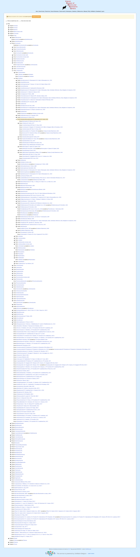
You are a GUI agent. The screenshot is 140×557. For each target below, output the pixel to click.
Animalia (16, 25)
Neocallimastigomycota (20, 462)
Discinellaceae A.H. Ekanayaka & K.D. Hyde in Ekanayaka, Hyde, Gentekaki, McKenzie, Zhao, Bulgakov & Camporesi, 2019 (47, 107)
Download (98, 11)
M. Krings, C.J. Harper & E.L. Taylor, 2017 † (27, 507)
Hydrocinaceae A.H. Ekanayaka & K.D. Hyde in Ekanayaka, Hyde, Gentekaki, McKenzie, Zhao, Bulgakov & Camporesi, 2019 (47, 170)
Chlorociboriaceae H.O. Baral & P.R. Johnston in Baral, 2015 (33, 95)
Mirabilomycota (18, 452)
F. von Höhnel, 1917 (26, 263)
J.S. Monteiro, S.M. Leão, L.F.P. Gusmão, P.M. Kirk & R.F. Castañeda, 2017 (35, 327)
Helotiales (31, 74)
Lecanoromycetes (20, 68)
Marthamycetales (22, 248)
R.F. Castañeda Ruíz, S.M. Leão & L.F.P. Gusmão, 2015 (32, 374)
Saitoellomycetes (20, 287)
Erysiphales (20, 76)
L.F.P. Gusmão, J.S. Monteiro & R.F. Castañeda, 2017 (32, 415)
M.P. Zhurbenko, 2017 (24, 345)
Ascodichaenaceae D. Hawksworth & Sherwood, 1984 (32, 88)
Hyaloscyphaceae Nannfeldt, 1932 (28, 168)
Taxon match (62, 11)
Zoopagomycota (18, 476)
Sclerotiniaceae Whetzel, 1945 (38, 189)
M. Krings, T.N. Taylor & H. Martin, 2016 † (27, 530)
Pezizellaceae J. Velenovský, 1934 (28, 201)
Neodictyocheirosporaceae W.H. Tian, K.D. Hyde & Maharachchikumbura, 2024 (37, 193)
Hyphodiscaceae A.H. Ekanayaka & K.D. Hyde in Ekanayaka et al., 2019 (36, 173)
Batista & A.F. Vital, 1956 (30, 138)
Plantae (15, 538)
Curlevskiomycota (19, 437)
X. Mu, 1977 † (21, 526)
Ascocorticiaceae (24, 86)
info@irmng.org (88, 549)
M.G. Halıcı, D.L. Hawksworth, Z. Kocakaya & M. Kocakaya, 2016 (33, 384)
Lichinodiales (21, 246)
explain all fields (36, 16)
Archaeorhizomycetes (21, 49)
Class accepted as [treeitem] (23, 53)
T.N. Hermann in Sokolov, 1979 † (28, 378)
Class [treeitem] (19, 47)
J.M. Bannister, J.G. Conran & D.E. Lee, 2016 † (28, 485)
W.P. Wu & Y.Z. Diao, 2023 (32, 125)
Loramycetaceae (24, 179)
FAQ (89, 11)
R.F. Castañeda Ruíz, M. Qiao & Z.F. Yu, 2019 (30, 333)
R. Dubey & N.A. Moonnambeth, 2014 (28, 405)
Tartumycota (17, 470)
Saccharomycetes (20, 285)
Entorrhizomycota (19, 441)
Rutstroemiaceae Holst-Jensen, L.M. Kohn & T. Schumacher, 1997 (34, 216)
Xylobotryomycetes (20, 300)
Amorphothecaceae (24, 82)
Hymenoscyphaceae (25, 172)
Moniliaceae (23, 189)
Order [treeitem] (20, 72)
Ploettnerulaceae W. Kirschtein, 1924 (60, 205)
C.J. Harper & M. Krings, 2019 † (25, 501)
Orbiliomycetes (19, 273)
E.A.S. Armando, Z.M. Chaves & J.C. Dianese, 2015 (32, 402)
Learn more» (91, 553)
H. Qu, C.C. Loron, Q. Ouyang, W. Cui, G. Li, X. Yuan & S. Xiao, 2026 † (34, 534)
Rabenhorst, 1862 (43, 228)
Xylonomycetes (19, 302)
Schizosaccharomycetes (21, 290)
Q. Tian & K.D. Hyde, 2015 (26, 413)
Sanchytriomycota (19, 468)
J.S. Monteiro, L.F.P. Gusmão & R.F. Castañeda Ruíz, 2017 (33, 343)
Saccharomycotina (23, 45)
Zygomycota (17, 478)
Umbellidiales (21, 261)
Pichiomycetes (19, 279)
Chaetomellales (21, 72)
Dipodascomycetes (20, 58)
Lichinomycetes (33, 64)
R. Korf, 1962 (28, 134)
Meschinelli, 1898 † (21, 493)
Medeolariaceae (24, 183)
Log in (102, 11)
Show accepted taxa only (12, 20)
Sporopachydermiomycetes (22, 294)
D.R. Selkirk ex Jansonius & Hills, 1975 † (28, 388)
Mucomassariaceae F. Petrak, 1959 (24, 316)
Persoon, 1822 (20, 489)
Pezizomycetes (19, 275)
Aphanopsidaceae (21, 306)
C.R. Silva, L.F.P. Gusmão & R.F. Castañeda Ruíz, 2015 (33, 400)
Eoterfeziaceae (20, 314)
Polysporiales (19, 304)
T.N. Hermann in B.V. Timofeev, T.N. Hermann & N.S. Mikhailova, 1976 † (36, 335)
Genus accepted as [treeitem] (39, 131)
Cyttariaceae (23, 103)
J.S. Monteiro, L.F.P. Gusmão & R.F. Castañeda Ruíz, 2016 (33, 329)
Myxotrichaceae (23, 191)
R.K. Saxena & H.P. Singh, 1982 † (28, 407)
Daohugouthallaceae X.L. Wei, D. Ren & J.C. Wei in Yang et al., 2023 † (32, 310)
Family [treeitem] (34, 80)
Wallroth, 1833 (41, 339)
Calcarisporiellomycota (20, 431)
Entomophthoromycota (20, 439)
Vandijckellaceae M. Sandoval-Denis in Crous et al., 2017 (33, 224)
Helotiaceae (23, 160)
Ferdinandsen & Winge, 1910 (31, 152)
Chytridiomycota (33, 433)
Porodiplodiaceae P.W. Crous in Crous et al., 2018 (31, 209)
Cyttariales (20, 74)
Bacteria (15, 29)
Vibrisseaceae (23, 226)
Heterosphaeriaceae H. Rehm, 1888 (28, 166)
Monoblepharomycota (20, 454)
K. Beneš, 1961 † (23, 355)
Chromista (16, 33)
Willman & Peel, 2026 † (23, 481)
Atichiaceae (19, 308)
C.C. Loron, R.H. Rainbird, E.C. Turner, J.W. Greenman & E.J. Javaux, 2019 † (34, 503)
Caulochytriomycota (19, 433)
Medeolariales (21, 249)
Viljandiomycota (18, 472)
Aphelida (17, 39)
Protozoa (25, 540)
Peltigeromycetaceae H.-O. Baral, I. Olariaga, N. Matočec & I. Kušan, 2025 (36, 199)
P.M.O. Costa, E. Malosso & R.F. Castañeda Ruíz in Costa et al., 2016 (35, 331)
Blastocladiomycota (19, 427)
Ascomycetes (19, 53)
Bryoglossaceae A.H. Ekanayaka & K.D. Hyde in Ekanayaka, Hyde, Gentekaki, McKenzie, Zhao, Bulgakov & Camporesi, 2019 (47, 90)
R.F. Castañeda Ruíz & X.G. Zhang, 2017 (29, 376)
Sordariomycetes (20, 292)
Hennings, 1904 (23, 339)
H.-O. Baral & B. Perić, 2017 (24, 398)
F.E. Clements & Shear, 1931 (31, 133)
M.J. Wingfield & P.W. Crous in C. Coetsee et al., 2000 (37, 156)
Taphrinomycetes (20, 296)
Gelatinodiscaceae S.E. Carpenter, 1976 (29, 115)
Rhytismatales (21, 255)
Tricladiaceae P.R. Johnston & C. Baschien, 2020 (31, 222)
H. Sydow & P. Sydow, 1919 (31, 146)
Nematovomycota (19, 460)
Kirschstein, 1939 (28, 148)
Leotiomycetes (19, 70)
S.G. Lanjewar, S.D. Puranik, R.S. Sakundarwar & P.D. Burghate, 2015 (35, 517)
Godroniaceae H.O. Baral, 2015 (27, 117)
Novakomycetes (19, 271)
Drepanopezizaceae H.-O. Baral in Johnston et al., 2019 (32, 109)
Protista (15, 540)
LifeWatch (93, 11)
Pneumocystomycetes (37, 281)
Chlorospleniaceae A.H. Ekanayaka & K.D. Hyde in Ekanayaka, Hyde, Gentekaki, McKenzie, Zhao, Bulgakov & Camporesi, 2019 (48, 97)
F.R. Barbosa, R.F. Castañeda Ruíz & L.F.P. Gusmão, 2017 (34, 361)
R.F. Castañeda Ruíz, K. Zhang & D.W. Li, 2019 (30, 390)
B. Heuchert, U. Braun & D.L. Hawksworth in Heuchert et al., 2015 (34, 341)
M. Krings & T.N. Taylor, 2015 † (26, 524)
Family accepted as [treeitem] (30, 113)
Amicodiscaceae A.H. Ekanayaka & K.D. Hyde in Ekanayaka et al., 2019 (36, 80)
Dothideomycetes (20, 60)
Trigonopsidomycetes (21, 298)
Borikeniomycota (18, 429)
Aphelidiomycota (28, 39)
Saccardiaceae (20, 318)
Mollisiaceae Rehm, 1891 (39, 179)
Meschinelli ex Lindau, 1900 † (42, 493)
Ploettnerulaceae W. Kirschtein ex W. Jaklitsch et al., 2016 (33, 205)
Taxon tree (47, 11)
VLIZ (69, 549)
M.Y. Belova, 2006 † (22, 509)
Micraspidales (21, 251)
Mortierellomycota (19, 456)
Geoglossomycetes (20, 64)
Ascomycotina (22, 57)
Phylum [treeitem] (16, 37)
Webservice (80, 11)
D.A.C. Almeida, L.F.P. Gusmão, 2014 (27, 419)
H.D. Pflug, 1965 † (21, 515)
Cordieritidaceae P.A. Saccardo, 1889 (28, 101)
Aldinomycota (18, 37)
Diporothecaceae (20, 312)
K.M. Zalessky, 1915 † (24, 392)
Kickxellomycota (18, 450)
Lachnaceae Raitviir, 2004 (26, 175)
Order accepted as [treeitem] (24, 74)
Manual (85, 11)
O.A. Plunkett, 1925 (30, 131)
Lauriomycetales (21, 238)
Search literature (55, 11)
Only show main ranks (26, 20)
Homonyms (68, 11)
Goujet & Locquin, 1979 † (23, 499)
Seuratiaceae (31, 308)
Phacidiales (20, 253)
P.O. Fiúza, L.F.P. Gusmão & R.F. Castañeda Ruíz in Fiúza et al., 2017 (36, 368)
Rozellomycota (18, 466)
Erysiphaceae (23, 111)
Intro (37, 11)
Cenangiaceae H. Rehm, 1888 (27, 94)
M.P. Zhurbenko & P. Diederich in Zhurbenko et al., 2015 (33, 349)
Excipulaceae (23, 113)
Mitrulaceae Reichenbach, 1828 (27, 185)
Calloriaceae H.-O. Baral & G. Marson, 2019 (30, 92)
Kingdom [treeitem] (14, 25)
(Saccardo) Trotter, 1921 (25, 386)
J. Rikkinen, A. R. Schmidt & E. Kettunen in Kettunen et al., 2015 (32, 483)
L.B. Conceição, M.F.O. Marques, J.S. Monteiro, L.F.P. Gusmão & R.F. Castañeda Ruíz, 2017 (40, 337)
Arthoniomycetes (20, 51)
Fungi (15, 35)
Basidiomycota (18, 425)
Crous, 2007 (28, 140)
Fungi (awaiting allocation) (21, 444)
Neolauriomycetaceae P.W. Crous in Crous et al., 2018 (32, 195)
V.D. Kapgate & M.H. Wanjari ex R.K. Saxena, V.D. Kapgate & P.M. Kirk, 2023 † (37, 363)
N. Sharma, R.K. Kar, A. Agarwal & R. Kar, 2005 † (34, 234)
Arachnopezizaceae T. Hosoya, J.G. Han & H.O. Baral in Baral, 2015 (35, 84)
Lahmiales (20, 236)
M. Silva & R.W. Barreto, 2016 (25, 520)
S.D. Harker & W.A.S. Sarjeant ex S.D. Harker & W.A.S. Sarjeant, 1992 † (63, 511)
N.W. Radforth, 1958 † (25, 394)
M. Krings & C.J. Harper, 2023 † (25, 522)
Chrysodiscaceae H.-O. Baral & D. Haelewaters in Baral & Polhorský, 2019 (36, 99)
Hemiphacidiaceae (24, 164)
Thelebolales (21, 257)
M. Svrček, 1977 (28, 123)
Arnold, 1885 (25, 228)
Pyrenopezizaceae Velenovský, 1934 (28, 210)
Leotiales (20, 240)
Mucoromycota (18, 458)
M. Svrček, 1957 (27, 232)
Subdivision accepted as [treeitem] (25, 45)
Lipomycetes (19, 267)
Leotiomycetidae (25, 244)
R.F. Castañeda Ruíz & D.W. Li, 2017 (28, 409)
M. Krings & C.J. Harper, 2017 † (24, 536)
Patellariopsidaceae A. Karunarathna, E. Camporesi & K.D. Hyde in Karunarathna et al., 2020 (40, 197)
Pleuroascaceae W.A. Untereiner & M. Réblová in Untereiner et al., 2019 (36, 203)
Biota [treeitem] (9, 23)
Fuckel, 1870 (29, 150)
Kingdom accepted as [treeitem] (18, 540)
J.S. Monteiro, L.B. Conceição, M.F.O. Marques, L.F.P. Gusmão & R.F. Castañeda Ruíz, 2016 (40, 366)
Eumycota (17, 442)
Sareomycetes (19, 288)
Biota (18, 31)
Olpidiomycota (18, 464)
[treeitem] (32, 119)
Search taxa (41, 11)
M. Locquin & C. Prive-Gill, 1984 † (28, 396)
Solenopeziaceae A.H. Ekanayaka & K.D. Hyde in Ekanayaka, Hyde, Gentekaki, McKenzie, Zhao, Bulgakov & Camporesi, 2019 (48, 220)
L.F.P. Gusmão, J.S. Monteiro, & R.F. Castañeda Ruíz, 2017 (34, 382)
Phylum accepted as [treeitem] (22, 39)
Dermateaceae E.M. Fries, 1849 (27, 105)
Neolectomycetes (20, 269)
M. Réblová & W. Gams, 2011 (31, 121)
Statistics (74, 11)
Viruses (15, 544)
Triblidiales (20, 259)
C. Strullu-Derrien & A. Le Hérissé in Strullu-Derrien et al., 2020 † (31, 532)
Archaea (16, 27)
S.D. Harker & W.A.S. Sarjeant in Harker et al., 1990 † (28, 511)
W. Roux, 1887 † (20, 497)
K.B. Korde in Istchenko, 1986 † (26, 411)
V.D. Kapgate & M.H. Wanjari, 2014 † (28, 364)
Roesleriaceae (23, 214)
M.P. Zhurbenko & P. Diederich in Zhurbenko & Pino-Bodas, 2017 (35, 347)
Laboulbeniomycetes (20, 66)
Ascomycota (17, 43)
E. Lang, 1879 (21, 487)
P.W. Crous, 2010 (30, 158)
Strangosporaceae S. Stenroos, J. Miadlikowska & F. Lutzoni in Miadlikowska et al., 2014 (36, 324)
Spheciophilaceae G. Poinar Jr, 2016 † (25, 322)
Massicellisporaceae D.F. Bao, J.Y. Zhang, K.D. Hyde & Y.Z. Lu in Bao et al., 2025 (38, 181)
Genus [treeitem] (30, 121)
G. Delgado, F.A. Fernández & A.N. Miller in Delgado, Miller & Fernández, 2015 (42, 127)
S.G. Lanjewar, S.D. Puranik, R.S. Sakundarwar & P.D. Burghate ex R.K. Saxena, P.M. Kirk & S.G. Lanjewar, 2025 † (90, 517)
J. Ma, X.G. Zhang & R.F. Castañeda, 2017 (29, 403)
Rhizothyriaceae (24, 212)
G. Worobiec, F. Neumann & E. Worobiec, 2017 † (30, 326)
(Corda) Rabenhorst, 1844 (51, 131)
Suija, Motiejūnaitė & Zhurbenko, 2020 (33, 144)
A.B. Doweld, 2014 (23, 528)
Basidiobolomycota (19, 423)
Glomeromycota (18, 448)
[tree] (70, 284)
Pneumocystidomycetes (21, 281)
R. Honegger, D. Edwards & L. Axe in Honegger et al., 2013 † (35, 353)
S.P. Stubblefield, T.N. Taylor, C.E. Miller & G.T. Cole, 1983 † (33, 359)
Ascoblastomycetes (18, 479)
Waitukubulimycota (19, 474)
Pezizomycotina (23, 277)
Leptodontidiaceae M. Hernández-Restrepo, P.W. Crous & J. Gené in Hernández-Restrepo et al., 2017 (42, 177)
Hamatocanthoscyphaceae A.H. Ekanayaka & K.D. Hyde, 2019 (34, 119)
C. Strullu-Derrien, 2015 (24, 505)
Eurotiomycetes (19, 62)
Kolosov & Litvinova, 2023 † (22, 491)
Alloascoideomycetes (21, 47)
